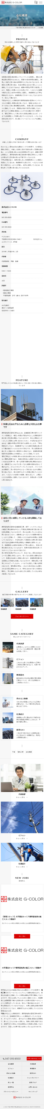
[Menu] (40, 2)
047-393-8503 (6, 217)
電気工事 (20, 752)
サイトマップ (33, 1091)
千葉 (13, 752)
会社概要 (29, 752)
